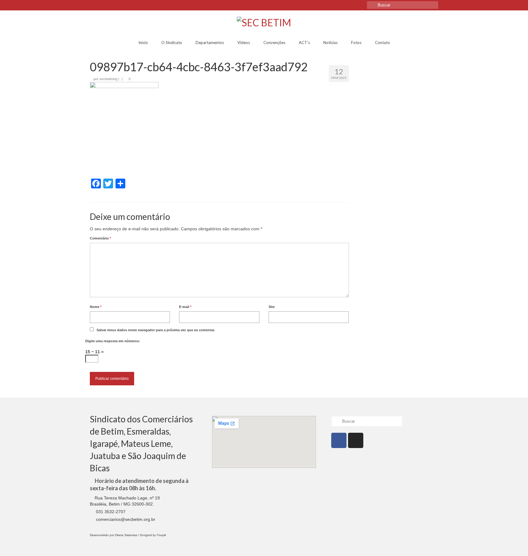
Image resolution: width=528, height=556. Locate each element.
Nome (95, 307)
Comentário (100, 238)
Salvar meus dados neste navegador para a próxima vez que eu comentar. (156, 330)
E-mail (185, 307)
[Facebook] (95, 5)
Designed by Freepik (153, 535)
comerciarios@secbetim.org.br (125, 519)
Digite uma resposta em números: (112, 341)
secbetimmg (108, 79)
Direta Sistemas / (127, 535)
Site (272, 307)
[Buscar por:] (402, 5)
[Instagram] (105, 5)
